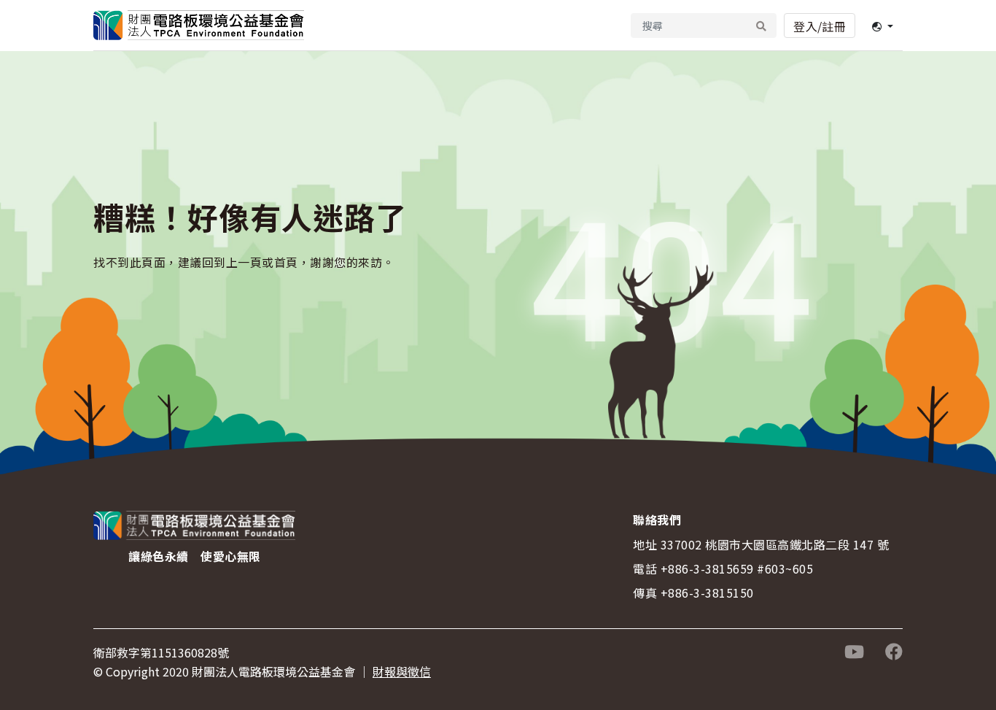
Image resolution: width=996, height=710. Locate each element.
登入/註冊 (819, 26)
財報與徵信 (402, 671)
